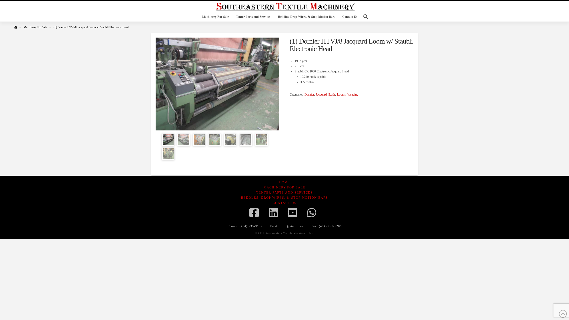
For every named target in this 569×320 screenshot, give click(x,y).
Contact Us (285, 203)
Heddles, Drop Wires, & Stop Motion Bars (284, 197)
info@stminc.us (292, 226)
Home (284, 182)
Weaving (352, 94)
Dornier (309, 94)
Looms (341, 94)
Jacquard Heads (325, 94)
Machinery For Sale (285, 187)
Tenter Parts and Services (284, 192)
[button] (366, 17)
